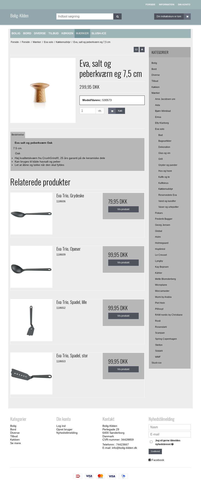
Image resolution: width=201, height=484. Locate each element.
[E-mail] (170, 434)
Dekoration (164, 147)
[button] (136, 49)
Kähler (158, 273)
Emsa (158, 117)
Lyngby (159, 261)
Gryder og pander (167, 165)
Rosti (158, 321)
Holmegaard (161, 243)
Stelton (159, 345)
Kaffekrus (163, 183)
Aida (157, 105)
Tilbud (155, 81)
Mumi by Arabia (163, 297)
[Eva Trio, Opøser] (31, 267)
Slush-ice (157, 362)
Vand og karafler (167, 201)
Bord (154, 69)
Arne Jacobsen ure (165, 99)
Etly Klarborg (162, 123)
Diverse (156, 75)
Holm (158, 237)
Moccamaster (162, 291)
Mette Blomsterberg (165, 279)
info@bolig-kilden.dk (124, 447)
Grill (160, 159)
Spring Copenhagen (166, 339)
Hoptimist (160, 249)
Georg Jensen (162, 225)
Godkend (155, 451)
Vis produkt (123, 209)
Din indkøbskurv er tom (169, 16)
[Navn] (170, 427)
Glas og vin (164, 153)
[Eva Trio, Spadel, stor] (31, 374)
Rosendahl (161, 327)
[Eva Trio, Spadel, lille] (31, 320)
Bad (160, 135)
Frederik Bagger (163, 219)
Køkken (156, 87)
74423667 (122, 444)
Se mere (15, 443)
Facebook (158, 459)
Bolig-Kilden (19, 15)
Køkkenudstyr (165, 189)
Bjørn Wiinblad (163, 111)
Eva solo (159, 129)
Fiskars (159, 213)
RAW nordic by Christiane (169, 314)
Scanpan (160, 332)
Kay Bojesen (162, 266)
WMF (158, 357)
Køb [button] (120, 110)
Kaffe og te (164, 177)
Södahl (159, 350)
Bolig (154, 63)
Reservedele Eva (167, 195)
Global (158, 231)
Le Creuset (161, 255)
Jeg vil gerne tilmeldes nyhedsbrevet (173, 442)
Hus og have (165, 171)
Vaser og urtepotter (168, 207)
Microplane (161, 285)
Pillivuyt (159, 309)
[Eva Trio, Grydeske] (31, 214)
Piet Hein (160, 303)
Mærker (156, 93)
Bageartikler (164, 141)
